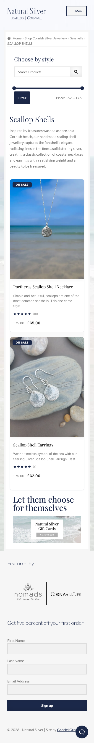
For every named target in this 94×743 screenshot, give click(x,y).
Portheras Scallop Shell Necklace (43, 286)
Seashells (76, 38)
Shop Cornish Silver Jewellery (46, 38)
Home (17, 38)
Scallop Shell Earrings (33, 445)
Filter (22, 98)
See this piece (47, 224)
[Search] (76, 72)
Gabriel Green (68, 729)
